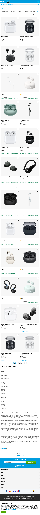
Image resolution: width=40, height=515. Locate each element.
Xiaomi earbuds (3, 409)
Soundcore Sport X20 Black (6, 297)
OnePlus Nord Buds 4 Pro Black (6, 209)
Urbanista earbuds (4, 408)
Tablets (2, 475)
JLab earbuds (3, 385)
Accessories (3, 478)
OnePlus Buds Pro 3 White (6, 267)
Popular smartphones (4, 469)
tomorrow (11, 446)
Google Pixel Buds (4, 375)
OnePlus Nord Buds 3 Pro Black (6, 65)
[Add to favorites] (18, 18)
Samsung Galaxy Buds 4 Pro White (26, 65)
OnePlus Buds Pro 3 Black (25, 147)
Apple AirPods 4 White (5, 147)
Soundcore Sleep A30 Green (25, 297)
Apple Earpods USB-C (5, 93)
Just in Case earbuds (4, 386)
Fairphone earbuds (4, 374)
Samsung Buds (3, 397)
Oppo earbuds (3, 393)
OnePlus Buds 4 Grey (24, 267)
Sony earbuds (3, 401)
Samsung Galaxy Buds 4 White (26, 353)
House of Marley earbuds (5, 378)
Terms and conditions (21, 498)
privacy (7, 509)
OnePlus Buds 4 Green (5, 120)
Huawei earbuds (3, 379)
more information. (29, 497)
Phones (2, 472)
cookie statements (13, 509)
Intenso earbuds (3, 382)
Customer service (3, 481)
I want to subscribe (31, 462)
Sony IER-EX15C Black (24, 120)
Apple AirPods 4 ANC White (6, 238)
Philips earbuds (3, 394)
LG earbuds (3, 389)
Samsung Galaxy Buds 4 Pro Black (26, 36)
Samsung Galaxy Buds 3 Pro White (7, 324)
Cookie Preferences (27, 498)
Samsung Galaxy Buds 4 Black (6, 353)
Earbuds (3, 8)
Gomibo (2, 487)
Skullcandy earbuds (4, 400)
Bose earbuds (3, 372)
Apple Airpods (3, 368)
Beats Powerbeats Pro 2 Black (26, 176)
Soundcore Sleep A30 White (25, 93)
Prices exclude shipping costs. (29, 496)
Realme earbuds (3, 396)
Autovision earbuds (4, 370)
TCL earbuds (3, 405)
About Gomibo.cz (6, 498)
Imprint (16, 498)
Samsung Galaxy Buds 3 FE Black (26, 238)
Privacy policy (12, 498)
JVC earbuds (3, 387)
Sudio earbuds (3, 404)
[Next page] (25, 363)
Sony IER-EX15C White (24, 209)
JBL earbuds (3, 383)
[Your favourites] (36, 2)
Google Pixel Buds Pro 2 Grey (6, 176)
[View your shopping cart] (38, 2)
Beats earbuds (3, 371)
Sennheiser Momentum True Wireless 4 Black (28, 324)
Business (2, 484)
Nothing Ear (3, 390)
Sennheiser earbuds (4, 398)
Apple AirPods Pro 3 (4, 36)
